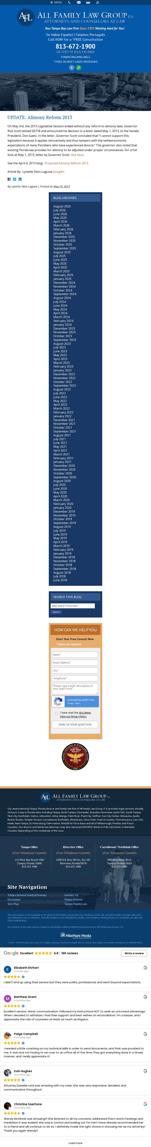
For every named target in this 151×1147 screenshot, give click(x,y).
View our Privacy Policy (73, 716)
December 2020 (64, 466)
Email (78, 2)
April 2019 (60, 542)
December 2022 (64, 374)
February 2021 (63, 458)
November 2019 (64, 515)
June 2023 (60, 351)
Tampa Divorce (73, 899)
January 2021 (62, 462)
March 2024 (61, 317)
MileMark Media (135, 943)
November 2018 (64, 561)
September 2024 (64, 294)
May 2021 (60, 447)
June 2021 (60, 443)
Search (97, 2)
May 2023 (60, 355)
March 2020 (61, 500)
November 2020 (64, 469)
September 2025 (64, 248)
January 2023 (62, 370)
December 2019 (64, 511)
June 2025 (60, 260)
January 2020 (62, 508)
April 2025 (60, 267)
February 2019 (63, 550)
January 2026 (62, 233)
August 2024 (62, 298)
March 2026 (61, 225)
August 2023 (62, 344)
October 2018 (62, 565)
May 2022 (60, 401)
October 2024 (62, 290)
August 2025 (62, 252)
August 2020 (62, 481)
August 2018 (62, 573)
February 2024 (63, 321)
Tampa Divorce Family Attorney (27, 895)
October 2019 (62, 519)
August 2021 (62, 435)
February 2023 (63, 366)
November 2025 (64, 241)
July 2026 (59, 210)
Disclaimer (14, 899)
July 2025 (59, 256)
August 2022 (62, 389)
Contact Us (71, 895)
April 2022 (60, 405)
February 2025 (63, 275)
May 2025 (60, 264)
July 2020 (59, 485)
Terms (77, 703)
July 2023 (59, 347)
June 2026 (60, 214)
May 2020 (60, 492)
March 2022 (61, 408)
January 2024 (62, 325)
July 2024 (59, 302)
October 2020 (62, 473)
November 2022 (64, 378)
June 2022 (60, 397)
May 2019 (60, 538)
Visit (88, 2)
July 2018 (59, 576)
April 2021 (60, 450)
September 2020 (64, 477)
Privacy (70, 703)
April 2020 (60, 496)
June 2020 (60, 489)
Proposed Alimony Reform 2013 (66, 163)
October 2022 (62, 382)
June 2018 (60, 580)
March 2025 (61, 271)
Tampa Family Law (75, 904)
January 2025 (62, 279)
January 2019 (62, 553)
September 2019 (64, 523)
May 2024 (60, 309)
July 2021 (59, 439)
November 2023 (64, 332)
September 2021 (64, 431)
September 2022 (64, 385)
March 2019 (61, 546)
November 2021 (64, 424)
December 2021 (64, 420)
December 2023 (64, 328)
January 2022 (62, 416)
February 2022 (63, 412)
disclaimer (85, 712)
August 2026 (62, 206)
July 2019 (59, 531)
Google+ (59, 172)
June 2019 (60, 534)
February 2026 (63, 229)
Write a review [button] (134, 953)
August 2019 (62, 527)
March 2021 (61, 454)
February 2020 (63, 504)
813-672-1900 (75, 46)
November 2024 (64, 286)
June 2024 (60, 306)
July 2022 (59, 393)
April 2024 (60, 313)
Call (69, 2)
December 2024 (64, 283)
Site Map (13, 904)
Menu (58, 2)
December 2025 (64, 237)
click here (77, 155)
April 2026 (60, 222)
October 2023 (62, 336)
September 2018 (64, 569)
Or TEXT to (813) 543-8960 (75, 52)
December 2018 (64, 557)
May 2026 (60, 218)
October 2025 (62, 244)
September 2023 (64, 340)
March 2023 (61, 363)
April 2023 (60, 359)
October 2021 (62, 427)
